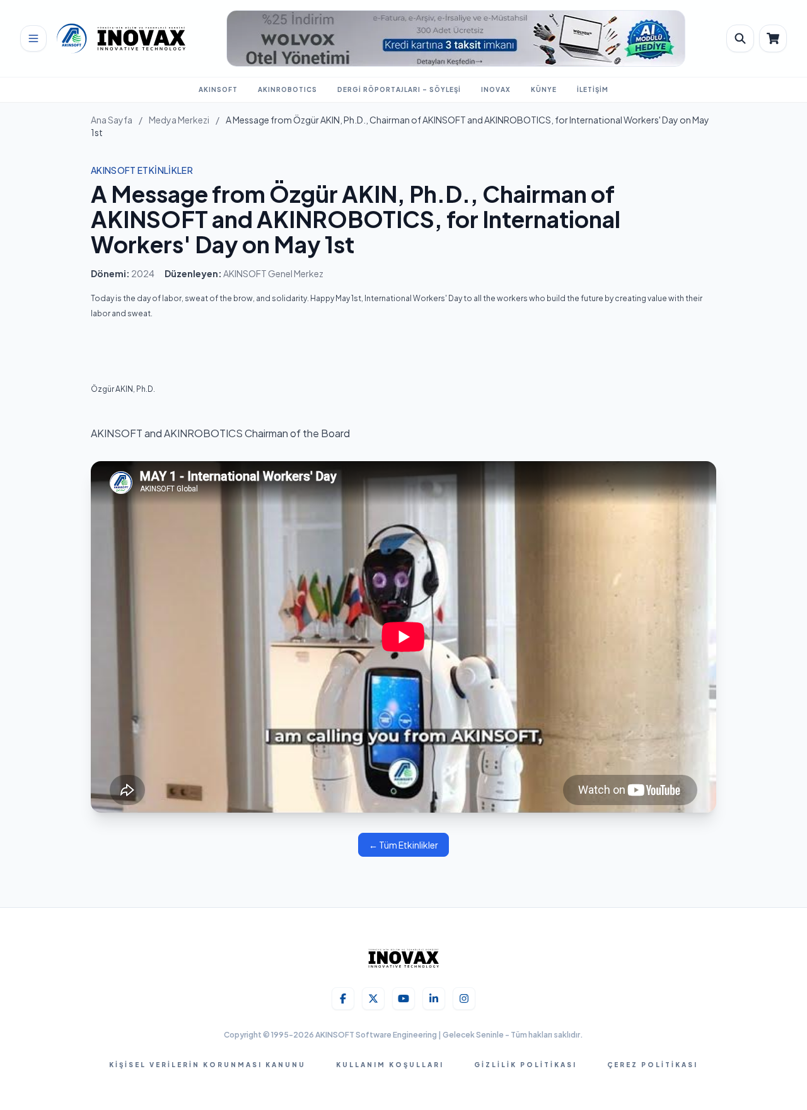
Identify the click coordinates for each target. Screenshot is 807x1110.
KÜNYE (544, 89)
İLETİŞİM (592, 89)
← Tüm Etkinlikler (403, 844)
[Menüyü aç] (33, 38)
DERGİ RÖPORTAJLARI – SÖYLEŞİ (399, 89)
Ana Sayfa (111, 119)
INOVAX (496, 89)
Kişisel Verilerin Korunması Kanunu (207, 1064)
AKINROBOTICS (287, 89)
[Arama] (740, 38)
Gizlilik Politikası (525, 1064)
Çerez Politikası (652, 1064)
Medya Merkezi (179, 119)
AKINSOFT (218, 89)
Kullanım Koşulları (390, 1064)
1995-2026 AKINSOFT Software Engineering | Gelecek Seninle (388, 1034)
